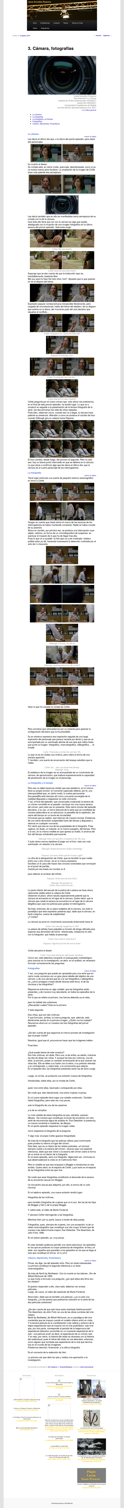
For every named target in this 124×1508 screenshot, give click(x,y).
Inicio (35, 23)
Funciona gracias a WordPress (62, 1503)
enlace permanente (86, 1367)
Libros (35, 28)
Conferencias (45, 23)
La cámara (37, 114)
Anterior (97, 35)
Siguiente (107, 35)
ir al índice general (89, 110)
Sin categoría (52, 1367)
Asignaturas (45, 28)
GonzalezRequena (66, 1367)
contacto (57, 23)
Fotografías (37, 121)
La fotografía (37, 116)
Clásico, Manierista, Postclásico (46, 123)
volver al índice (90, 136)
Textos (65, 23)
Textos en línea (77, 23)
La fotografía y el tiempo (42, 119)
